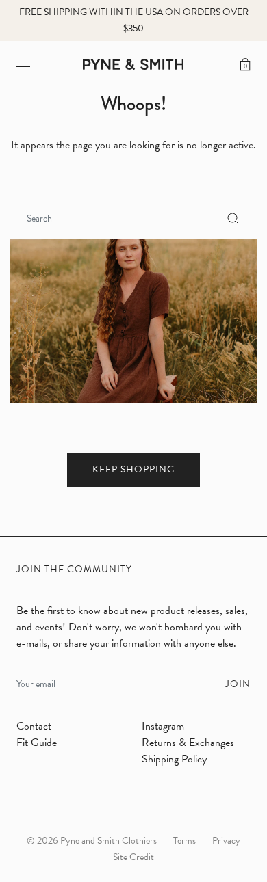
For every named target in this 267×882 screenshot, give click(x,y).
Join (238, 684)
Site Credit (133, 857)
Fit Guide (36, 742)
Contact (33, 726)
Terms (184, 840)
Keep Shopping (133, 469)
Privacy (226, 840)
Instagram (163, 726)
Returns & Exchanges (188, 742)
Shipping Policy (174, 759)
